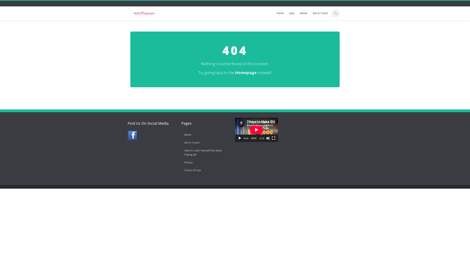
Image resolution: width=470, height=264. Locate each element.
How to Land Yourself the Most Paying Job (203, 152)
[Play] (240, 138)
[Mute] (268, 138)
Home (280, 13)
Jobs (291, 13)
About (303, 13)
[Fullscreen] (273, 138)
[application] (256, 130)
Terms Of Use (192, 170)
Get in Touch (320, 13)
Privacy (188, 162)
